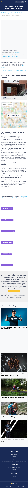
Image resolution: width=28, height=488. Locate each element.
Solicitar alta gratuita (14, 291)
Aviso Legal (14, 469)
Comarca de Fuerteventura (8, 14)
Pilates (9, 56)
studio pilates (4, 97)
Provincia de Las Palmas (16, 12)
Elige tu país (14, 483)
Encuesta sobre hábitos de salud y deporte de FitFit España (14, 461)
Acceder (14, 456)
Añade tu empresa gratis (14, 458)
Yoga (17, 56)
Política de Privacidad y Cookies (14, 471)
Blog (14, 459)
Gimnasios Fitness (5, 12)
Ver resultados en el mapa (14, 115)
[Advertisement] (14, 35)
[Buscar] (22, 2)
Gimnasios (17, 52)
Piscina (13, 56)
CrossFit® (4, 56)
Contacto (14, 476)
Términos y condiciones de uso (14, 467)
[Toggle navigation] (25, 2)
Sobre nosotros (14, 454)
